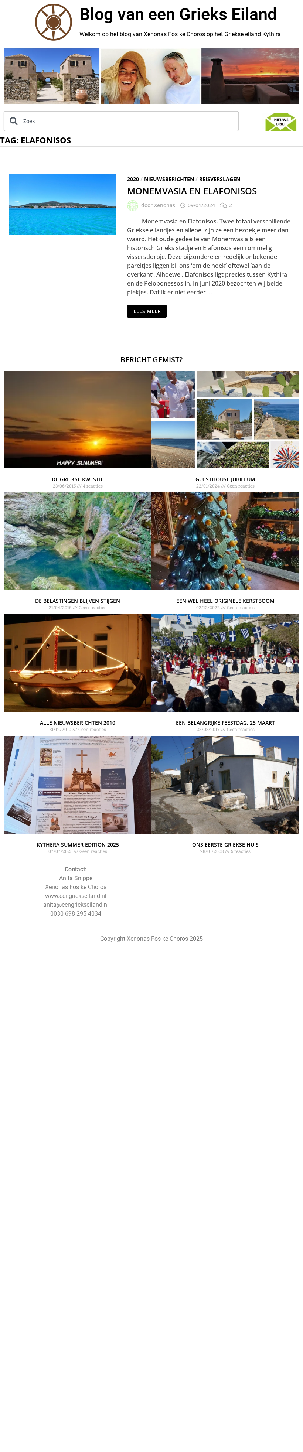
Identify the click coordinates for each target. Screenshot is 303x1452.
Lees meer (150, 310)
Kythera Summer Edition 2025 (78, 844)
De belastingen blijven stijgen (77, 600)
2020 (133, 178)
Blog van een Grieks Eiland (178, 14)
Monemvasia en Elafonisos (192, 191)
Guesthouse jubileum (225, 479)
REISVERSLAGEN (219, 178)
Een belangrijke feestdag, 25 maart (225, 722)
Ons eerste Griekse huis (225, 844)
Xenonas (164, 205)
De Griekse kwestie (77, 479)
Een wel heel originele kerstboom (225, 600)
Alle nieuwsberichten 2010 (77, 722)
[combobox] (121, 121)
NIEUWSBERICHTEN (169, 178)
